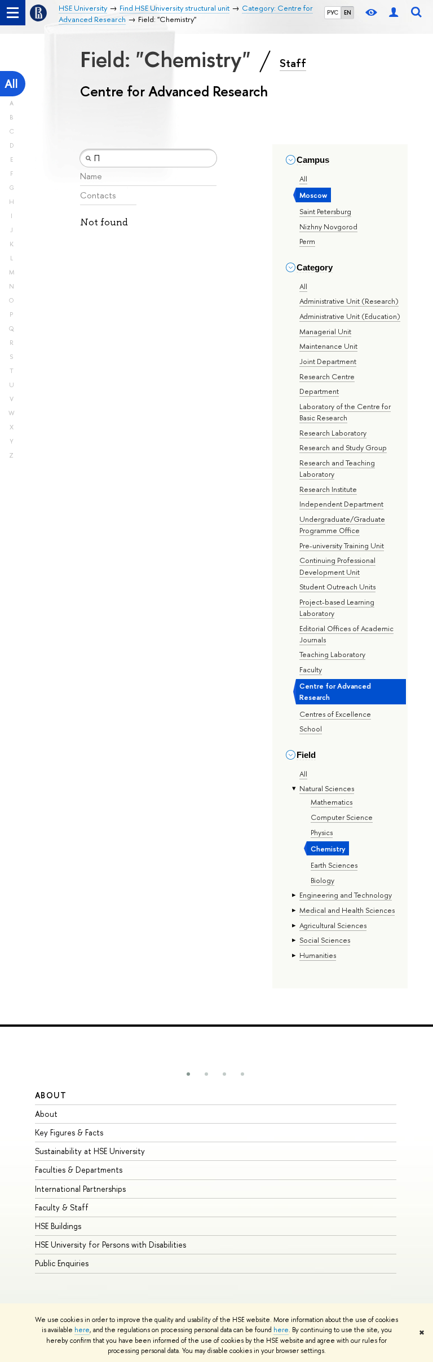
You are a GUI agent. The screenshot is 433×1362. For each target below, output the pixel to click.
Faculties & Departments (78, 1169)
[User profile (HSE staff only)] (393, 12)
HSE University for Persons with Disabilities (110, 1244)
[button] (188, 1074)
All (11, 84)
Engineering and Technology (345, 895)
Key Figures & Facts (69, 1132)
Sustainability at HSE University (90, 1151)
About (51, 1095)
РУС (332, 12)
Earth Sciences (334, 865)
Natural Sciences (326, 788)
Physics (322, 832)
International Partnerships (80, 1188)
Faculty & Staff (62, 1207)
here (82, 1329)
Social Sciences (324, 940)
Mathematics (331, 802)
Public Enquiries (62, 1263)
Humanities (317, 955)
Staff (293, 63)
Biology (322, 880)
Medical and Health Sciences (347, 910)
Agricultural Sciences (332, 925)
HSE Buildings (58, 1226)
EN (347, 12)
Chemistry (328, 849)
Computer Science (342, 817)
